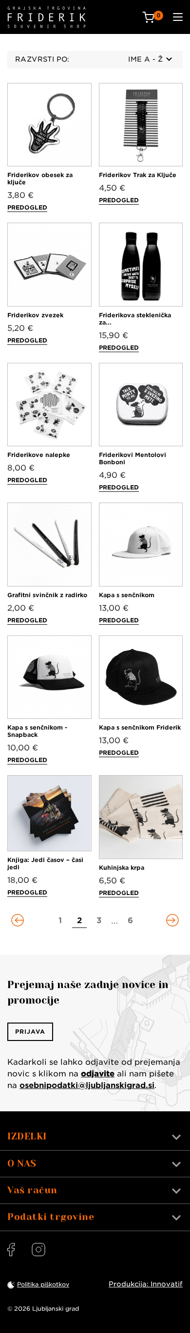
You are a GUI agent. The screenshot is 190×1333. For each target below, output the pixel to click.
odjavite (97, 1073)
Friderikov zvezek (35, 315)
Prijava (30, 1031)
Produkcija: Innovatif (146, 1284)
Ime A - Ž (145, 59)
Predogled (27, 207)
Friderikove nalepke (38, 454)
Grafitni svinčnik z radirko (47, 595)
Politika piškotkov (43, 1284)
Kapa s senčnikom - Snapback (37, 731)
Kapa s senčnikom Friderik (140, 727)
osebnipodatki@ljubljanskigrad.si (86, 1085)
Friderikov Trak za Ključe (137, 175)
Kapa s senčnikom (126, 595)
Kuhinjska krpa (121, 867)
